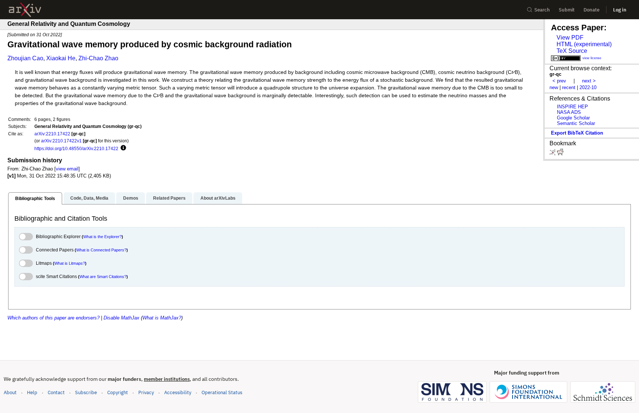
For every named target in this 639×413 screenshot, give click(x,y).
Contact (56, 392)
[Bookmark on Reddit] (560, 153)
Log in (619, 10)
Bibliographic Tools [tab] (35, 198)
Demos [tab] (130, 198)
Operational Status (222, 392)
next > (589, 81)
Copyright (117, 392)
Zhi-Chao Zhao (98, 58)
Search (542, 10)
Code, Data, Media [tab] (89, 198)
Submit (567, 10)
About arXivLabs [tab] (218, 198)
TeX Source (572, 51)
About (10, 392)
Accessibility (177, 392)
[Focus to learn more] (122, 148)
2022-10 (587, 87)
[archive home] (25, 10)
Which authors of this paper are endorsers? (53, 318)
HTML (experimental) (584, 44)
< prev (559, 81)
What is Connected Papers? (101, 250)
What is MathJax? (161, 318)
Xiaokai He (60, 58)
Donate (591, 10)
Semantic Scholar (576, 123)
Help (32, 392)
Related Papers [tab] (169, 198)
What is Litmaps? (69, 263)
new (554, 87)
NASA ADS (569, 112)
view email (67, 169)
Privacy (146, 392)
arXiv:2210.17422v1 (61, 140)
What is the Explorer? (102, 236)
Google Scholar (573, 118)
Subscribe (86, 392)
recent (568, 87)
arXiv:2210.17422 (52, 133)
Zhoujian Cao (25, 58)
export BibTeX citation (577, 133)
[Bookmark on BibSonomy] (553, 153)
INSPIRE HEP (572, 106)
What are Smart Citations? (103, 276)
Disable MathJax (121, 318)
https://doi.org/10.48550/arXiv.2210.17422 (76, 148)
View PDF (570, 37)
